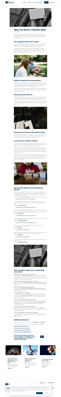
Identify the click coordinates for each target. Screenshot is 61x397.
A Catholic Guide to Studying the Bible (21, 326)
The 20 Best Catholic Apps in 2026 (47, 360)
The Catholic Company (22, 205)
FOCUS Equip (35, 322)
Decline (46, 393)
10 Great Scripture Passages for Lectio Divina (22, 330)
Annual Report (51, 387)
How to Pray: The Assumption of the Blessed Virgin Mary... (13, 360)
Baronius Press (20, 234)
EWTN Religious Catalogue (23, 241)
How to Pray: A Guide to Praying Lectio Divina (22, 332)
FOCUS (9, 2)
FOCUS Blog (42, 322)
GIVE (42, 336)
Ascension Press (21, 213)
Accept (39, 393)
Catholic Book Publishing (22, 220)
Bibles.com (20, 227)
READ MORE (10, 368)
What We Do (42, 382)
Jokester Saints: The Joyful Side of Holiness (30, 360)
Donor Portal (51, 382)
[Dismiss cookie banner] (49, 385)
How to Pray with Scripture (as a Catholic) (22, 328)
